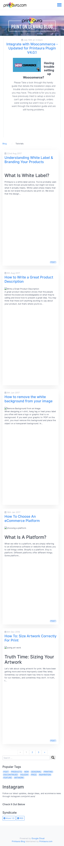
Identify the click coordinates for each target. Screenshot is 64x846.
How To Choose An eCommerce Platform (22, 518)
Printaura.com (45, 841)
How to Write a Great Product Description (29, 279)
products (16, 771)
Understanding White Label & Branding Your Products (29, 159)
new (26, 771)
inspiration (45, 774)
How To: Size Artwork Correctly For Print (31, 638)
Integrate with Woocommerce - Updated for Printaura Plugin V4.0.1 (32, 48)
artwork (19, 777)
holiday (24, 774)
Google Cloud (38, 838)
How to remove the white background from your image (29, 399)
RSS (21, 818)
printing (48, 771)
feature (7, 777)
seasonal (36, 771)
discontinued (10, 774)
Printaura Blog (18, 841)
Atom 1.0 (9, 818)
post (53, 262)
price (34, 774)
